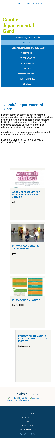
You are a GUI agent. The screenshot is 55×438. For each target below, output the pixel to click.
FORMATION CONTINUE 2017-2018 (27, 48)
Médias (28, 68)
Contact (28, 84)
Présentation (27, 58)
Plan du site (27, 425)
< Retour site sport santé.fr (27, 4)
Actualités (27, 53)
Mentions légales (27, 429)
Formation (27, 63)
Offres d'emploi (27, 74)
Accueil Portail (27, 413)
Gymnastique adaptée (27, 38)
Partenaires (27, 79)
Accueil (27, 43)
